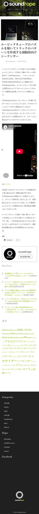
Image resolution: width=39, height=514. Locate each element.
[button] (19, 13)
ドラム (19, 365)
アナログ (10, 341)
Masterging (7, 439)
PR (25, 337)
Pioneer (20, 337)
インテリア (17, 345)
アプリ (19, 341)
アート (27, 341)
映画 (32, 369)
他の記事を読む (25, 257)
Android (15, 330)
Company (7, 447)
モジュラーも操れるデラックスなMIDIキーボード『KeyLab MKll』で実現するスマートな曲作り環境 (21, 284)
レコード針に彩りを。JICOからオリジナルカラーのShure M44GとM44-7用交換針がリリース (21, 301)
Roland (28, 338)
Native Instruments (10, 337)
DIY (24, 330)
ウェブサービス (26, 345)
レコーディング (12, 369)
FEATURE (7, 403)
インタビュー (9, 345)
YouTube (8, 184)
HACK (5, 423)
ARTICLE (6, 427)
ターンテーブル (10, 365)
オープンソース (6, 352)
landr (17, 334)
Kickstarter (6, 334)
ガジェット (25, 352)
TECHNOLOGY (8, 419)
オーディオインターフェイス (23, 348)
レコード (25, 369)
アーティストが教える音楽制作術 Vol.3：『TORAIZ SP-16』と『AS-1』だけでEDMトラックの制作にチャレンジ (20, 309)
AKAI (11, 330)
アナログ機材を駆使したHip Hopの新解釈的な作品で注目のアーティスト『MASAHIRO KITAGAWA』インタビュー (20, 292)
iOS (29, 329)
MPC (33, 334)
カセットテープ (15, 352)
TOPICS (6, 407)
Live (20, 333)
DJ (26, 329)
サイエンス (15, 356)
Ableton (5, 330)
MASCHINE (25, 334)
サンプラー (23, 356)
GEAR (5, 411)
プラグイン (26, 365)
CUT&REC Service (9, 443)
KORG (12, 333)
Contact (6, 451)
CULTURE (7, 415)
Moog (30, 334)
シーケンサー (24, 360)
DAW (20, 329)
